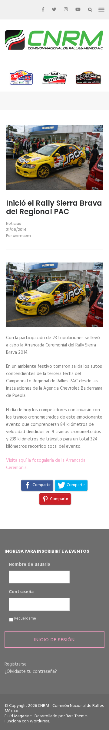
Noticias (13, 223)
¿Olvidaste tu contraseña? (31, 671)
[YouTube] (78, 9)
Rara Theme (76, 716)
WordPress (39, 721)
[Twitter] (54, 9)
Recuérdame (25, 619)
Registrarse (16, 664)
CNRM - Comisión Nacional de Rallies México (54, 708)
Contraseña (21, 592)
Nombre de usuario (29, 565)
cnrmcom (22, 235)
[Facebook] (43, 9)
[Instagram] (66, 9)
